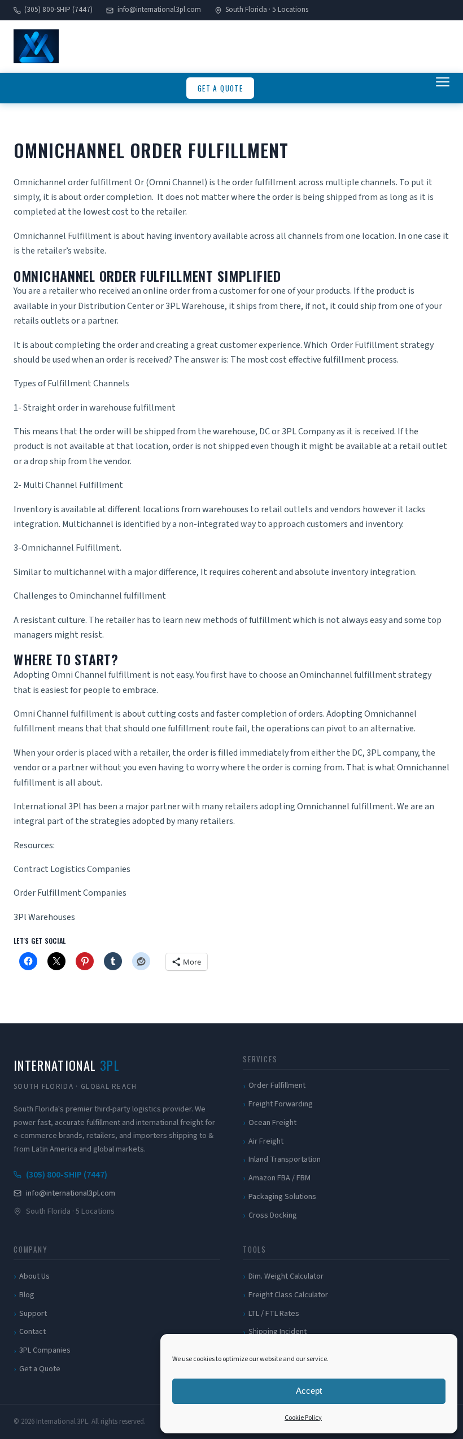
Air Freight (265, 1141)
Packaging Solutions (282, 1196)
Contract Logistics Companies (72, 869)
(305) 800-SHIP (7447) (58, 10)
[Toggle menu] (442, 88)
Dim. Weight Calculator (286, 1276)
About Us (34, 1276)
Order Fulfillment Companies (70, 893)
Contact (32, 1331)
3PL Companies (45, 1350)
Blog (26, 1295)
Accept (309, 1391)
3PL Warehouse (195, 306)
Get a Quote (220, 88)
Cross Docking (272, 1215)
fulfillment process (360, 360)
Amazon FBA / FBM (279, 1178)
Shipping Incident (277, 1331)
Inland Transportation (284, 1159)
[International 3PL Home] (36, 46)
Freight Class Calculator (288, 1295)
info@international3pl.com (158, 10)
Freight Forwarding (280, 1104)
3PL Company (308, 431)
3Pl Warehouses (44, 917)
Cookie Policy (303, 1418)
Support (33, 1313)
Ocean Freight (272, 1122)
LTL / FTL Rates (273, 1313)
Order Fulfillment (276, 1085)
